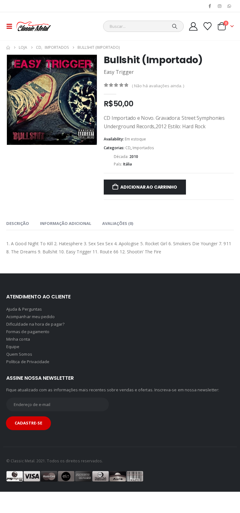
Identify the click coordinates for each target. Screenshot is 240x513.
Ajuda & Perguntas (24, 317)
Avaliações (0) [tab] (117, 232)
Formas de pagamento (27, 340)
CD (128, 147)
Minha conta (18, 347)
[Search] (174, 26)
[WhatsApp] (229, 6)
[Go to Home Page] (8, 47)
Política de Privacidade (28, 370)
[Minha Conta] (193, 26)
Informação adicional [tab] (65, 232)
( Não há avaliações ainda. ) (158, 86)
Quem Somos (19, 362)
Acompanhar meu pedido (30, 325)
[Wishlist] (207, 26)
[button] (11, 26)
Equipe (12, 355)
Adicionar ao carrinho (148, 187)
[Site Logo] (33, 26)
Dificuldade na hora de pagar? (35, 332)
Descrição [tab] (17, 232)
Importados (143, 147)
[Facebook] (210, 6)
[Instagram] (220, 6)
